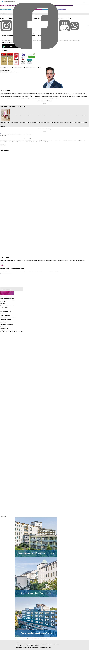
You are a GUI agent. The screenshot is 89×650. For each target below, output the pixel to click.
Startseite (17, 642)
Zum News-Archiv (3, 145)
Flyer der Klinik (3, 326)
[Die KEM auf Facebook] (35, 25)
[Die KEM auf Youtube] (64, 25)
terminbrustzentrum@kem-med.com (9, 309)
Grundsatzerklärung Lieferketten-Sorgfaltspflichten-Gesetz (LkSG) (27, 645)
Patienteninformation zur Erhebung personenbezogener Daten (40, 647)
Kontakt (20, 647)
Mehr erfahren (2, 144)
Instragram (44, 131)
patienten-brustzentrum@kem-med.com (10, 317)
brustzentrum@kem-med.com (8, 324)
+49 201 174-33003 (5, 307)
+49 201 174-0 (45, 638)
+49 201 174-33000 (5, 322)
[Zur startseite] (7, 1)
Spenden (17, 647)
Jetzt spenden (2, 126)
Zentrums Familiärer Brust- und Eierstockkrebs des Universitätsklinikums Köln (20, 271)
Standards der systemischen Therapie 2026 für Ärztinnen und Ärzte (11, 331)
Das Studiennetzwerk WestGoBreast (6, 260)
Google (44, 103)
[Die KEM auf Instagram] (6, 25)
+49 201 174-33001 (5, 321)
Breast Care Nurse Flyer (4, 328)
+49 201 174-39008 (5, 313)
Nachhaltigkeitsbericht (25, 647)
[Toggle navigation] (88, 25)
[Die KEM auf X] (74, 25)
